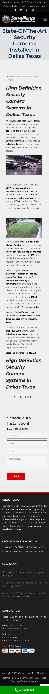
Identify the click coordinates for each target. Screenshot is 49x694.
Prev (19, 396)
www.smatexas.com (19, 327)
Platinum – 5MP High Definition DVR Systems (24, 551)
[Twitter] (21, 9)
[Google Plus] (27, 9)
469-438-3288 (21, 429)
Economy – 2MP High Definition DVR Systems (24, 546)
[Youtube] (32, 9)
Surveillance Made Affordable (23, 76)
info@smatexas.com (17, 628)
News (10, 79)
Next (28, 396)
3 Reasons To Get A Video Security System (25, 572)
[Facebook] (16, 9)
